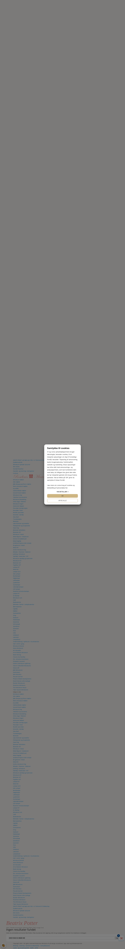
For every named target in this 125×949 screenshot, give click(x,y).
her (66, 488)
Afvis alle (62, 500)
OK (62, 496)
